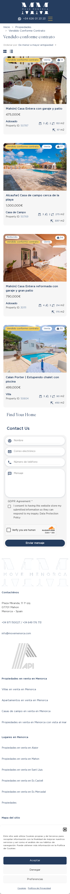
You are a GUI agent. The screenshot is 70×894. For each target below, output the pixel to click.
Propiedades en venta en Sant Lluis (22, 770)
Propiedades (23, 27)
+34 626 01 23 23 (34, 18)
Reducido (12, 237)
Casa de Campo (16, 212)
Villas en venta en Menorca (19, 689)
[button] (65, 829)
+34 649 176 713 (32, 622)
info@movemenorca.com (16, 633)
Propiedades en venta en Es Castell (22, 781)
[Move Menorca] (35, 8)
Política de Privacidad (39, 888)
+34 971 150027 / (12, 622)
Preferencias (35, 879)
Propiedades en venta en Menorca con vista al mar (34, 722)
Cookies (22, 888)
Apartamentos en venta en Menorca (25, 700)
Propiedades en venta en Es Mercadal (24, 792)
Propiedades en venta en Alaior (20, 748)
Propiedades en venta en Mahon (20, 759)
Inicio (6, 27)
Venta (47, 60)
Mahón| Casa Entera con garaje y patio (34, 108)
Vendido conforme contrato (23, 60)
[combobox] (38, 45)
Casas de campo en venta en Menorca (26, 711)
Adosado (11, 121)
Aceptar (35, 860)
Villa (8, 394)
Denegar (35, 870)
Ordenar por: (10, 45)
